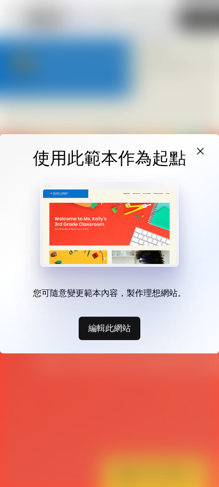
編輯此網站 (109, 328)
